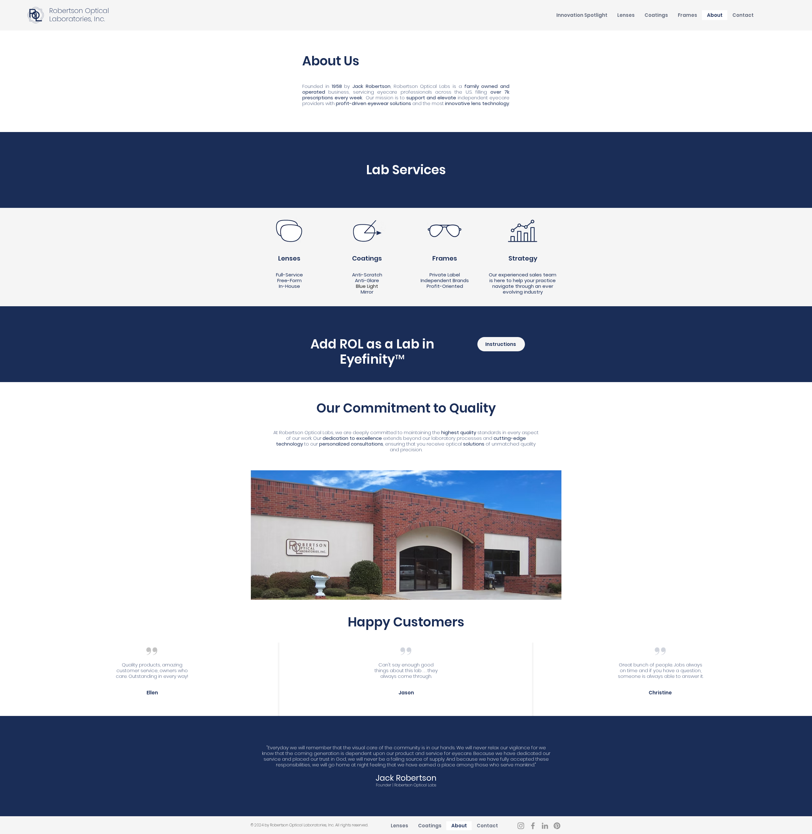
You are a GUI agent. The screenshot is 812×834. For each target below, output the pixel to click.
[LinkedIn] (544, 825)
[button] (581, 15)
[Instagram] (520, 825)
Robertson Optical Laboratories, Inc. (79, 15)
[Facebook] (532, 825)
